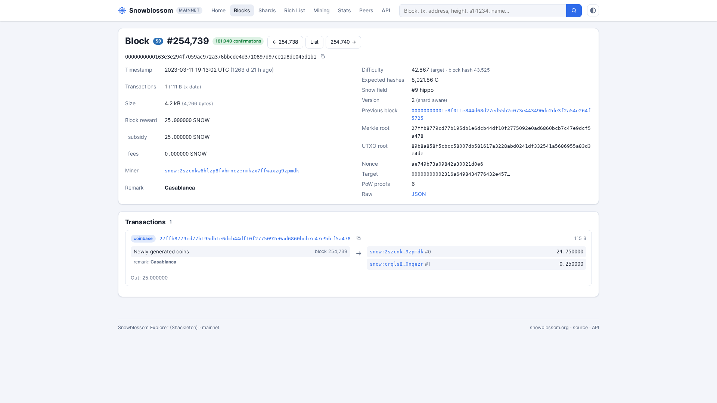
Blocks (242, 10)
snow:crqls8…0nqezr (396, 264)
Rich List (294, 10)
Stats (344, 10)
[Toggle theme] (593, 10)
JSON (419, 194)
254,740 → (343, 42)
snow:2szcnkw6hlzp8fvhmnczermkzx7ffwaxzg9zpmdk (232, 171)
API (386, 10)
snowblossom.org (549, 327)
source (580, 327)
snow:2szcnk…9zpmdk (396, 251)
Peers (366, 10)
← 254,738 (285, 42)
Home (218, 10)
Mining (321, 10)
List (314, 42)
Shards (267, 10)
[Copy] (323, 57)
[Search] (574, 10)
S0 (158, 41)
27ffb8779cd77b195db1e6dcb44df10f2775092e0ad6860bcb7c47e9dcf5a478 (255, 238)
